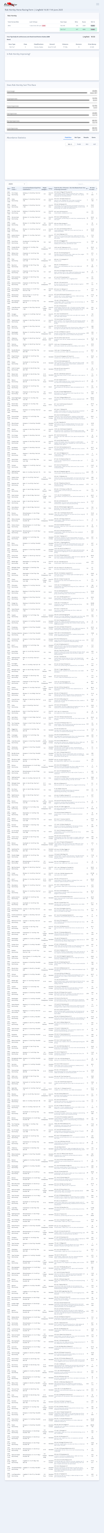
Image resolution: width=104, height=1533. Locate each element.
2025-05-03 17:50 (8, 813)
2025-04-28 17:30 (8, 885)
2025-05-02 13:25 (8, 831)
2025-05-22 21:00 (8, 514)
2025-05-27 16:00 (8, 436)
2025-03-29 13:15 (8, 1130)
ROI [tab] (87, 144)
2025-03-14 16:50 (8, 1202)
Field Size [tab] (68, 137)
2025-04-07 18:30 (8, 1059)
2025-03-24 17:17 (8, 1160)
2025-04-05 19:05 (8, 1082)
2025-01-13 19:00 (8, 1431)
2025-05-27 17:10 (8, 430)
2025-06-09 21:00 (8, 218)
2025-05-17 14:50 (8, 568)
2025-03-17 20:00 (8, 1178)
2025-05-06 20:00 (8, 772)
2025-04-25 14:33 (8, 927)
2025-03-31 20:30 (8, 1118)
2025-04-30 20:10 (8, 837)
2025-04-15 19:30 (8, 993)
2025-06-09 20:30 (8, 224)
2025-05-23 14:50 (8, 496)
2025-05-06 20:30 (8, 766)
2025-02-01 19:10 (8, 1304)
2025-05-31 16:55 (8, 374)
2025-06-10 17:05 (8, 193)
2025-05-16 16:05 (8, 592)
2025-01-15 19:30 (8, 1413)
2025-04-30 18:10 (8, 856)
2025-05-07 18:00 (8, 760)
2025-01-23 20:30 (8, 1359)
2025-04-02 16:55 (8, 1112)
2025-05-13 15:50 (8, 682)
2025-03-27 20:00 (8, 1142)
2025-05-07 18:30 (8, 754)
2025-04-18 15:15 (8, 969)
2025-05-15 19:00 (8, 639)
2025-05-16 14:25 (8, 610)
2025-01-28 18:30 (8, 1323)
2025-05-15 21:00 (8, 615)
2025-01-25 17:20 (8, 1341)
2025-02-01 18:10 (8, 1311)
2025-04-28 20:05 (8, 868)
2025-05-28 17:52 (8, 424)
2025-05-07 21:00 (8, 735)
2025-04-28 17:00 (8, 891)
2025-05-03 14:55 (8, 825)
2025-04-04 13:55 (8, 1106)
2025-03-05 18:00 (8, 1226)
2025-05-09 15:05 (8, 718)
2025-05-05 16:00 (8, 784)
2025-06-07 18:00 (8, 277)
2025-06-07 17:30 (8, 283)
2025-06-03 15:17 (8, 321)
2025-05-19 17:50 (8, 556)
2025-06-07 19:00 (8, 265)
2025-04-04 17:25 (8, 1094)
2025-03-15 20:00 (8, 1196)
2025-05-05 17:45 (8, 778)
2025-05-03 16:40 (8, 819)
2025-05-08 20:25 (8, 730)
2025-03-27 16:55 (8, 1148)
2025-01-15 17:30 (8, 1419)
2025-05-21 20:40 (8, 537)
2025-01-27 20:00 (8, 1335)
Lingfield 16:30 (89, 37)
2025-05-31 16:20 (8, 380)
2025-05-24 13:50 (8, 466)
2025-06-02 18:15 (8, 344)
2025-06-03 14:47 (8, 327)
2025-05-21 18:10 (8, 544)
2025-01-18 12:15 (8, 1383)
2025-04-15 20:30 (8, 987)
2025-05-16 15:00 (8, 604)
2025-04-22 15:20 (8, 957)
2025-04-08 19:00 (8, 1047)
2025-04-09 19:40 (8, 1029)
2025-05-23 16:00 (8, 484)
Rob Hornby (12, 16)
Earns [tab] (93, 137)
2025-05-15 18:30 (8, 646)
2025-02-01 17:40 (8, 1317)
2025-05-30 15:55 (8, 386)
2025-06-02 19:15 (8, 338)
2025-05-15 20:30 (8, 622)
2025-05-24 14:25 (8, 460)
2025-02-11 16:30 (8, 1268)
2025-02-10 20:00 (8, 1274)
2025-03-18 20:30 (8, 1172)
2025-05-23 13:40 (8, 508)
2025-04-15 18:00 (8, 999)
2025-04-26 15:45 (8, 909)
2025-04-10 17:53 (8, 1017)
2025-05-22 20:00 (8, 519)
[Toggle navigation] (97, 4)
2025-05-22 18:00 (8, 531)
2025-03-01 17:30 (8, 1238)
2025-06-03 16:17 (8, 314)
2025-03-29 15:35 (8, 1124)
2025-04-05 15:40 (8, 1088)
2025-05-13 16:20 (8, 676)
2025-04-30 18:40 (8, 850)
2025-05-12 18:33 (8, 700)
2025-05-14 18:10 (8, 664)
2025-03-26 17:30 (8, 1154)
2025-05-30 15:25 (8, 392)
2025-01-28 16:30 (8, 1329)
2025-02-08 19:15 (8, 1280)
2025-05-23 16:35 (8, 478)
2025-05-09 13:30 (8, 724)
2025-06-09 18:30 (8, 236)
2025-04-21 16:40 (8, 963)
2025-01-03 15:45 (8, 1461)
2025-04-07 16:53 (8, 1071)
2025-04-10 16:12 (8, 1023)
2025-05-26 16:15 (8, 448)
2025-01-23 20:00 (8, 1365)
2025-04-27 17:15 (8, 897)
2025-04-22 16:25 (8, 951)
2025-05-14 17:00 (8, 670)
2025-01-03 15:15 (8, 1468)
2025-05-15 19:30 (8, 634)
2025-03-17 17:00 (8, 1184)
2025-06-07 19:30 (8, 259)
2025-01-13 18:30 (8, 1437)
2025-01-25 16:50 (8, 1347)
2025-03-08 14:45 (8, 1220)
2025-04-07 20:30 (8, 1053)
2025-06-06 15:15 (8, 295)
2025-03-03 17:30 (8, 1232)
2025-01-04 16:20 (8, 1455)
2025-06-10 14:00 (8, 212)
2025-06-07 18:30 (8, 271)
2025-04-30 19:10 (8, 843)
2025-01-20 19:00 (8, 1377)
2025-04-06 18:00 (8, 1077)
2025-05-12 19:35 (8, 688)
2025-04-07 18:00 (8, 1065)
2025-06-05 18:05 (8, 301)
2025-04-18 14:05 (8, 975)
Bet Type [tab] (77, 137)
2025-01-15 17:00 (8, 1425)
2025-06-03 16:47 (8, 308)
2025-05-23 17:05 (8, 472)
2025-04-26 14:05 (8, 915)
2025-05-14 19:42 (8, 652)
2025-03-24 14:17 (8, 1166)
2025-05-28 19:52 (8, 417)
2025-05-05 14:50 (8, 795)
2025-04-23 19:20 (8, 939)
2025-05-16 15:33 (8, 598)
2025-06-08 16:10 (8, 242)
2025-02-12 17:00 (8, 1256)
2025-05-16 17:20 (8, 586)
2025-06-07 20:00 (8, 254)
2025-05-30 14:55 (8, 398)
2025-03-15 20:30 (8, 1190)
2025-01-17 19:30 (8, 1389)
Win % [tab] (70, 144)
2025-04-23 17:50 (8, 945)
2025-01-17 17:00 (8, 1401)
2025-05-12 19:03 (8, 694)
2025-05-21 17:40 (8, 550)
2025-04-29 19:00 (8, 862)
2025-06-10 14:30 (8, 206)
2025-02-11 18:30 (8, 1262)
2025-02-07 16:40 (8, 1286)
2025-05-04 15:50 (8, 807)
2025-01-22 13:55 (8, 1371)
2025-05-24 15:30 (8, 454)
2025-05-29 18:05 (8, 410)
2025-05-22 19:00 (8, 525)
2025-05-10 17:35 (8, 706)
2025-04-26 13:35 (8, 921)
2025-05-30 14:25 (8, 404)
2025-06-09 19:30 (8, 229)
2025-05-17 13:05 (8, 580)
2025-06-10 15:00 (8, 199)
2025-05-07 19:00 (8, 747)
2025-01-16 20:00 (8, 1407)
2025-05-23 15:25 (8, 490)
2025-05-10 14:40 (8, 712)
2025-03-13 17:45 (8, 1208)
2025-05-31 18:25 (8, 362)
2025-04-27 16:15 (8, 903)
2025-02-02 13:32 (8, 1292)
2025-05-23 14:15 (8, 502)
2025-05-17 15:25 (8, 562)
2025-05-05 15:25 (8, 790)
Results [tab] (86, 137)
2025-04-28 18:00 (8, 879)
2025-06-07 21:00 (8, 248)
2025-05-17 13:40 (8, 574)
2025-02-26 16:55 (8, 1244)
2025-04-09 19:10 (8, 1035)
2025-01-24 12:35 (8, 1353)
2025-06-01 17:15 (8, 350)
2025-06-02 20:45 (8, 333)
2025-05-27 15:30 (8, 442)
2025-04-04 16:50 (8, 1100)
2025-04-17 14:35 (8, 981)
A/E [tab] (94, 144)
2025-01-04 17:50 (8, 1449)
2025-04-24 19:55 (8, 933)
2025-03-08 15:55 (8, 1214)
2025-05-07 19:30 (8, 741)
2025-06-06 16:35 (8, 289)
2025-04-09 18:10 (8, 1041)
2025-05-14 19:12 (8, 658)
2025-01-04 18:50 (8, 1443)
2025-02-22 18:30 (8, 1250)
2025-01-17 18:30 (8, 1395)
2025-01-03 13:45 (8, 1475)
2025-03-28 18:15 (8, 1136)
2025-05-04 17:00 (8, 801)
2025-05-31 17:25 (8, 369)
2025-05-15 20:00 (8, 628)
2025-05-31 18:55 (8, 356)
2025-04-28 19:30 (8, 874)
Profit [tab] (79, 144)
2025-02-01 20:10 (8, 1298)
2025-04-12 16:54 (8, 1005)
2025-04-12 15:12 (8, 1011)
